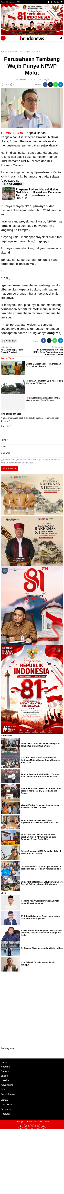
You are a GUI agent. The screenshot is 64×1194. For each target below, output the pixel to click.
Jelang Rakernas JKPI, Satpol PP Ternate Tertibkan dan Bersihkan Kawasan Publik (41, 867)
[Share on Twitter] (50, 84)
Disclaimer (7, 1104)
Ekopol (4, 1075)
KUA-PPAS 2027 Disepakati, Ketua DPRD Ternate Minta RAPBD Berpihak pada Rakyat (41, 790)
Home (4, 1062)
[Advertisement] (32, 1161)
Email (4, 446)
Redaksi (2, 1051)
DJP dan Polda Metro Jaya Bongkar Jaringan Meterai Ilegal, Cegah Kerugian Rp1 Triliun (40, 760)
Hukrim (5, 1080)
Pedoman (6, 1109)
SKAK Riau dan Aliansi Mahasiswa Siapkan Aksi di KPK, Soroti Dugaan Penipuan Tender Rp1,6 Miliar (38, 836)
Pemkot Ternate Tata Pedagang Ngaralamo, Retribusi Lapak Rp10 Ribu (40, 821)
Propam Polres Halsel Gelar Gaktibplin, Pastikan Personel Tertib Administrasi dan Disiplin (39, 194)
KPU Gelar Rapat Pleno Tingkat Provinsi (12, 351)
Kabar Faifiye (8, 1094)
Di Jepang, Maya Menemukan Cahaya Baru (42, 948)
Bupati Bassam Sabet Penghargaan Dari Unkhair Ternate (43, 365)
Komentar (6, 426)
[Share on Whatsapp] (55, 84)
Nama (4, 440)
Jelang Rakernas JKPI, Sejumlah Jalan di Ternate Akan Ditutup (41, 852)
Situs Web (5, 453)
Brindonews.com (34, 1121)
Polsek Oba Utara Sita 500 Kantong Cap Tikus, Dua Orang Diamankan (40, 744)
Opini (4, 1089)
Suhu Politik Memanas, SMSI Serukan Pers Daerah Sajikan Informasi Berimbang (42, 883)
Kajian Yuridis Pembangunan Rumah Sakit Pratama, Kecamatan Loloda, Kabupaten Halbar (41, 932)
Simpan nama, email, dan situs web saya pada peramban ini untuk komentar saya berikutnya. (31, 461)
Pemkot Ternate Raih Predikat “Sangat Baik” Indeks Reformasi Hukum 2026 (40, 775)
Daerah (5, 1071)
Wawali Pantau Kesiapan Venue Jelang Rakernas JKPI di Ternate (40, 806)
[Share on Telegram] (60, 84)
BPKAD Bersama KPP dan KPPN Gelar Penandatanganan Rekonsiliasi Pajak (48, 352)
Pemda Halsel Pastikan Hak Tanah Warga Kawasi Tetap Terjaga (43, 399)
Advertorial (7, 1084)
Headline (6, 1066)
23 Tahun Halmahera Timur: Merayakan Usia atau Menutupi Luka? (40, 917)
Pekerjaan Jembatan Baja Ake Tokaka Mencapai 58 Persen (44, 382)
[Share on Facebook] (45, 84)
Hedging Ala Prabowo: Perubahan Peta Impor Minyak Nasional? (40, 902)
